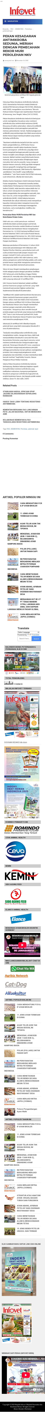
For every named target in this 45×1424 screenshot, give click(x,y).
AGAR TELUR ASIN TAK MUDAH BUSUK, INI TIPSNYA (30, 526)
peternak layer (33, 429)
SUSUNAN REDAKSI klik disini (15, 742)
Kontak (21, 1409)
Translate (35, 635)
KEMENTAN (15, 429)
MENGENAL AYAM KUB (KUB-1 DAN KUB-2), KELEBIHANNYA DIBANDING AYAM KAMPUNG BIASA (24, 539)
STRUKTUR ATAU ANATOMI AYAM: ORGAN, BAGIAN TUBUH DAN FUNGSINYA (29, 1198)
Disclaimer (28, 1409)
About (16, 1409)
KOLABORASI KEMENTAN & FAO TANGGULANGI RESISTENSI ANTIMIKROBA (21, 421)
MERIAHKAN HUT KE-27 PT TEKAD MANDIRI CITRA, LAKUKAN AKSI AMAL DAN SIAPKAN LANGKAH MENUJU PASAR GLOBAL (24, 604)
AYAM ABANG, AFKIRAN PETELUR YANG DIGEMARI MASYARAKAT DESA (28, 1091)
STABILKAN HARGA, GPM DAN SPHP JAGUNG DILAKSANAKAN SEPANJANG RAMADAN (19, 393)
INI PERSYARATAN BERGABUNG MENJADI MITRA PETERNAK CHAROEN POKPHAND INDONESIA (24, 564)
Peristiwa (24, 429)
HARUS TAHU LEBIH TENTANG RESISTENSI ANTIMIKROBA (21, 403)
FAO (8, 429)
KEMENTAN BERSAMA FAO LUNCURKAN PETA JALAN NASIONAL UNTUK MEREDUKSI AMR (22, 412)
